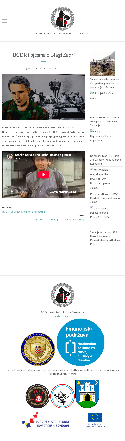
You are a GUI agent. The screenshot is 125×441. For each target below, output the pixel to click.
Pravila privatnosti (62, 316)
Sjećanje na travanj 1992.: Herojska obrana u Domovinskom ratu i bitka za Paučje (105, 238)
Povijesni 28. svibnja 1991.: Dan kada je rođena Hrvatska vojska (105, 198)
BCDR (49, 69)
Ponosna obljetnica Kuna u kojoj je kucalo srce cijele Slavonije (104, 121)
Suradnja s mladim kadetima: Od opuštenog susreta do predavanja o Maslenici (105, 83)
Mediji (59, 69)
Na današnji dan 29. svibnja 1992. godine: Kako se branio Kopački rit (106, 159)
